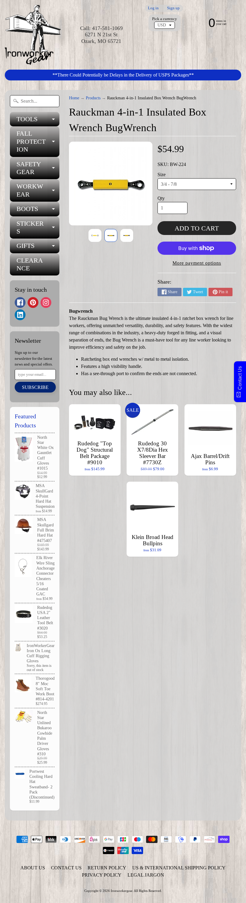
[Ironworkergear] (33, 35)
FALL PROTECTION (37, 141)
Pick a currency (164, 19)
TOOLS (37, 120)
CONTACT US (66, 867)
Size (162, 174)
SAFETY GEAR (37, 168)
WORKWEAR (37, 190)
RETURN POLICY (107, 867)
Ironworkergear (121, 890)
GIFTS (37, 247)
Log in (153, 8)
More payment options (196, 263)
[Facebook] (20, 302)
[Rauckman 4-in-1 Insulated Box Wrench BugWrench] (94, 235)
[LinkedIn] (20, 314)
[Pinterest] (33, 302)
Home (74, 98)
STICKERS (37, 228)
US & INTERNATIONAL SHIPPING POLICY (179, 867)
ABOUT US (32, 867)
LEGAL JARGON (146, 874)
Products (93, 98)
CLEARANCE (29, 264)
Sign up (173, 8)
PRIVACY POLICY (102, 874)
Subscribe (35, 387)
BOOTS (37, 210)
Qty (161, 198)
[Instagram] (45, 302)
